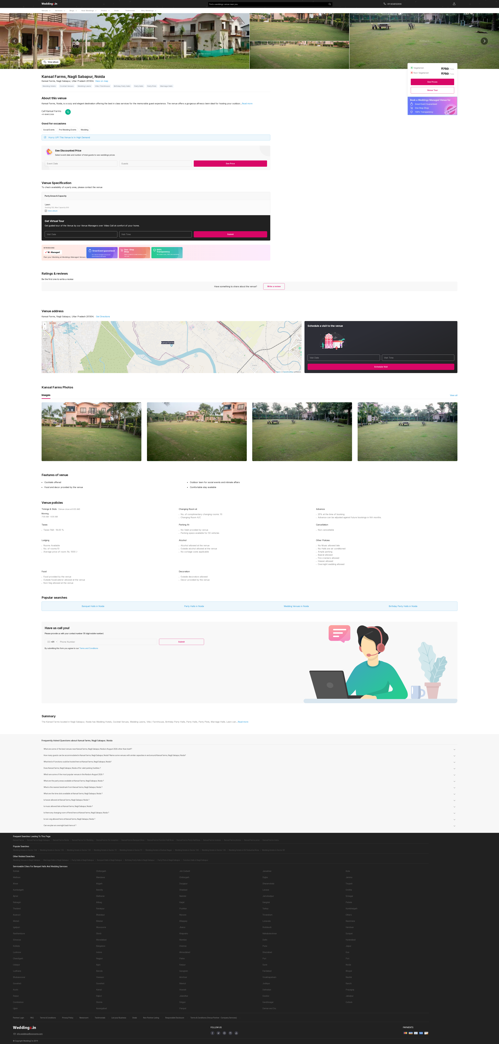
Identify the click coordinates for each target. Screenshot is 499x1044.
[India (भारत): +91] (449, 37)
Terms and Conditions (483, 1031)
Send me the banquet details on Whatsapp (465, 44)
